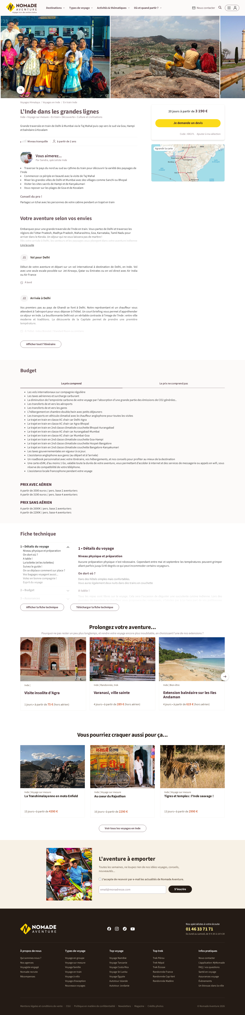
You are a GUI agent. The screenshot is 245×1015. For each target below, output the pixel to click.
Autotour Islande (118, 981)
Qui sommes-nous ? (30, 958)
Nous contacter (207, 958)
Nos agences (27, 963)
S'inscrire (180, 889)
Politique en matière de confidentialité (94, 1006)
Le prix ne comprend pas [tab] (173, 383)
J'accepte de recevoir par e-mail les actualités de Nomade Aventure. (142, 879)
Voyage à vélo (72, 976)
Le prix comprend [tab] (71, 383)
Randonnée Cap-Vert (164, 976)
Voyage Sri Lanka (118, 972)
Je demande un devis (188, 123)
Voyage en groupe (74, 958)
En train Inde (70, 102)
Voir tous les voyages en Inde (122, 828)
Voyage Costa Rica (119, 967)
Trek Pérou (158, 958)
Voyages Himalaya (30, 102)
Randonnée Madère (163, 981)
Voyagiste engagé (29, 967)
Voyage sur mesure (75, 963)
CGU (68, 1006)
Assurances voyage (209, 976)
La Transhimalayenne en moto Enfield (51, 796)
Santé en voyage (207, 972)
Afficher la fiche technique (42, 607)
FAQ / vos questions (209, 967)
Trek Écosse (159, 967)
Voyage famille (73, 967)
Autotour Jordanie (119, 986)
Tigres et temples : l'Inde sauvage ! (188, 796)
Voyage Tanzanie (118, 963)
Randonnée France (163, 972)
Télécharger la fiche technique (94, 607)
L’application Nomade (212, 963)
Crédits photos (155, 1006)
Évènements (205, 981)
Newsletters (124, 1006)
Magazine (139, 1006)
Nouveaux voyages (75, 986)
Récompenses (27, 976)
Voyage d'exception (75, 981)
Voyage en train (73, 972)
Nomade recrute (29, 972)
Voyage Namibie (117, 958)
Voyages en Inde (51, 102)
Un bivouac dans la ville (211, 986)
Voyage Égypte (117, 976)
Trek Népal (158, 963)
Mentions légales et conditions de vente (41, 1006)
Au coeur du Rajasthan (110, 796)
